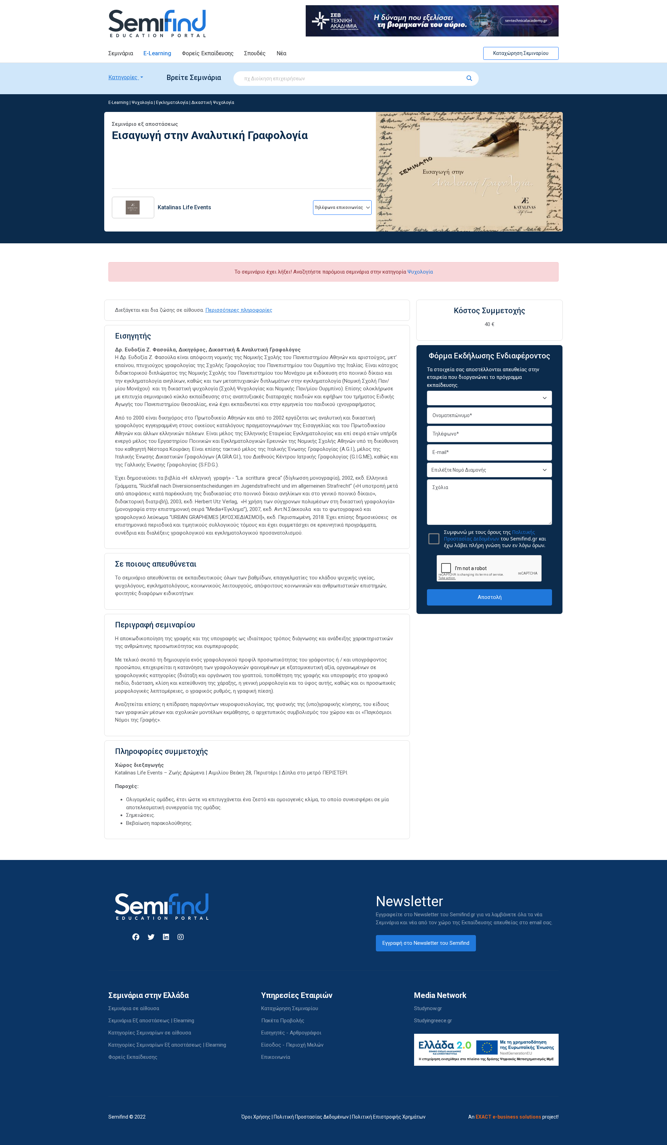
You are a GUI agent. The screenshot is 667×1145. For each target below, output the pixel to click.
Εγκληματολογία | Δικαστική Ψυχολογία (195, 102)
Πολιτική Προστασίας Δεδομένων (311, 1117)
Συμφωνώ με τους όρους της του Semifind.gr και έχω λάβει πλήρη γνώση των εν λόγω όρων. (495, 539)
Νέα (281, 53)
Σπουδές (255, 53)
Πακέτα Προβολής (282, 1020)
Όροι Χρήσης (256, 1117)
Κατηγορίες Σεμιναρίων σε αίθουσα (149, 1033)
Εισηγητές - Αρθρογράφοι (291, 1033)
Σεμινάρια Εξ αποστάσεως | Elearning (151, 1020)
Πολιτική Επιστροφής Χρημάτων (389, 1117)
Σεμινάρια (120, 53)
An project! (513, 1117)
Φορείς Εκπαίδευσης (208, 53)
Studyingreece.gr (433, 1020)
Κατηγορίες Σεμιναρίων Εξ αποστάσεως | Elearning (167, 1045)
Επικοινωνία (275, 1057)
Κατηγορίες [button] (123, 77)
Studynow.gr (428, 1008)
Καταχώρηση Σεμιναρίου (521, 53)
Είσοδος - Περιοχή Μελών (292, 1045)
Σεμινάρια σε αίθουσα (133, 1008)
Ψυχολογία (142, 102)
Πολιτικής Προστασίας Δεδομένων (489, 535)
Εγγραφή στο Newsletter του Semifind (425, 943)
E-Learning (157, 53)
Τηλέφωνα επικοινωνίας (339, 207)
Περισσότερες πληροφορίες (238, 310)
